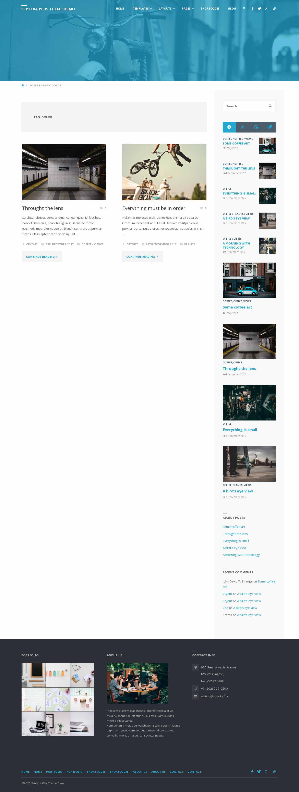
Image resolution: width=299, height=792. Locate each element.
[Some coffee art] (267, 146)
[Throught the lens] (64, 172)
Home (25, 772)
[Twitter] (259, 8)
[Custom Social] (274, 8)
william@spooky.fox (214, 696)
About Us (140, 772)
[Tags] (269, 127)
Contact (176, 772)
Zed (225, 608)
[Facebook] (252, 8)
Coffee (86, 244)
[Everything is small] (267, 196)
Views (249, 139)
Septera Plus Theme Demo (48, 9)
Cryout (227, 594)
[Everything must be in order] (164, 172)
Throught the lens (42, 208)
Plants (189, 244)
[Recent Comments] (255, 127)
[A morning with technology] (267, 246)
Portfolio (54, 772)
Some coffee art (236, 143)
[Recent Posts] (229, 127)
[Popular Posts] (242, 127)
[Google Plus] (267, 8)
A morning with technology (236, 245)
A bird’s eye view (236, 218)
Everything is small (239, 193)
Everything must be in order (154, 208)
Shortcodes (96, 772)
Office (98, 244)
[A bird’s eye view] (267, 221)
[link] (244, 8)
